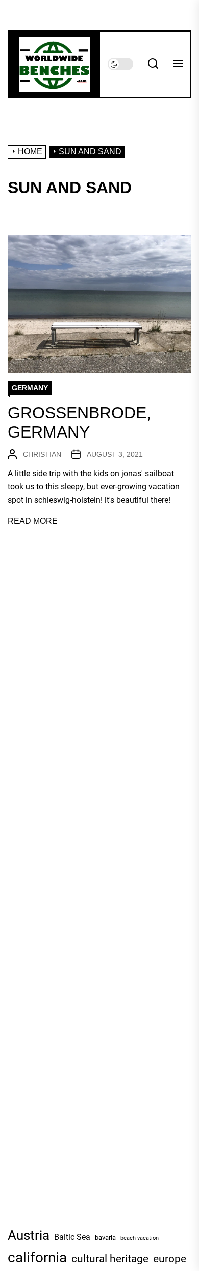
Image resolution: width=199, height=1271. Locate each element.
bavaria (105, 1237)
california (37, 1257)
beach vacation (139, 1238)
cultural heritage (109, 1259)
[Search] (153, 64)
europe (169, 1259)
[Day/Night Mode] (120, 64)
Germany (30, 388)
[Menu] (178, 64)
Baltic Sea (72, 1237)
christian (42, 454)
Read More (33, 521)
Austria (28, 1235)
